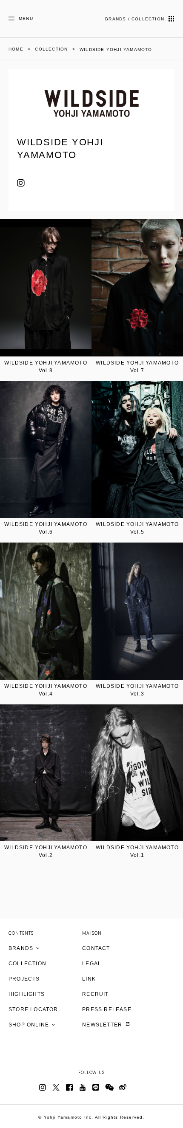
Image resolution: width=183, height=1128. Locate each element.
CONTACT (96, 948)
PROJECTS (24, 979)
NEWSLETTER (103, 1025)
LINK (89, 979)
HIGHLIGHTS (27, 994)
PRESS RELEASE (107, 1009)
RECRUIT (95, 994)
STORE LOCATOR (33, 1009)
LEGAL (91, 964)
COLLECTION (27, 964)
